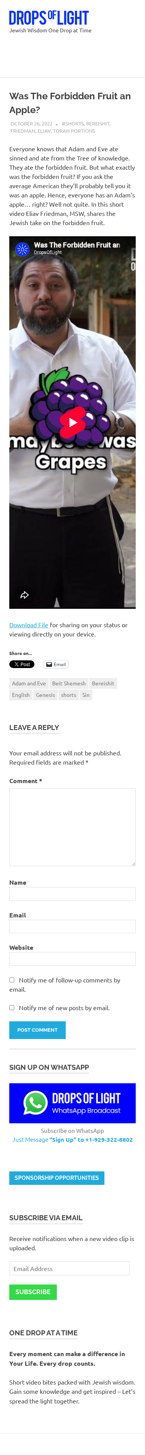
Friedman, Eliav (30, 130)
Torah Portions (74, 130)
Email (17, 915)
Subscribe (33, 1292)
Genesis (45, 694)
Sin (86, 694)
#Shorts (73, 123)
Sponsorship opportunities (57, 1178)
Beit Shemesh (69, 683)
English (21, 694)
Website (21, 947)
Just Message (72, 1139)
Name (17, 882)
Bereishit (97, 123)
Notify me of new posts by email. (64, 1007)
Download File (28, 624)
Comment (25, 781)
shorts (68, 694)
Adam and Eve (29, 683)
